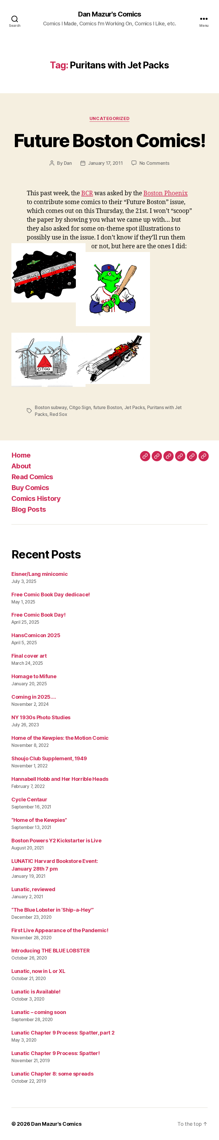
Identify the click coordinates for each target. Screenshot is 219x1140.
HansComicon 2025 (35, 635)
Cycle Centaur (29, 799)
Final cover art (29, 656)
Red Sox (58, 414)
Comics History (36, 498)
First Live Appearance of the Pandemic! (59, 930)
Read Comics (32, 477)
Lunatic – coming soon (38, 1012)
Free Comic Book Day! (38, 615)
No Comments (154, 163)
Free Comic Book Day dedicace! (50, 595)
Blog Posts (28, 509)
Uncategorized (109, 118)
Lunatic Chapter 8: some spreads (52, 1074)
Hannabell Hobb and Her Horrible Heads (59, 779)
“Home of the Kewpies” (39, 820)
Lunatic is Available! (35, 992)
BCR (87, 193)
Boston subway (51, 407)
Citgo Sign (80, 407)
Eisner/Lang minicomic (39, 574)
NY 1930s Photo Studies (40, 717)
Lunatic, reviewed (33, 889)
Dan (68, 163)
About (21, 466)
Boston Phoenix (165, 193)
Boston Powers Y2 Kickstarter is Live (56, 841)
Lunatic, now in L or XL (38, 971)
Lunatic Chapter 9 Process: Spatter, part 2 (63, 1033)
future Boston (107, 407)
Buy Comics (30, 487)
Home (21, 455)
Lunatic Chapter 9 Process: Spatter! (55, 1053)
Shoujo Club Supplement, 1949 (49, 758)
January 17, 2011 (105, 163)
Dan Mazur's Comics (109, 14)
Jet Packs (134, 407)
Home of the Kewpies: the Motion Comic (60, 738)
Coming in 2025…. (33, 697)
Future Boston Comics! (109, 140)
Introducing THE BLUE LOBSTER (50, 951)
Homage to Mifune (33, 676)
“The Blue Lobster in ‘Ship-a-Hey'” (52, 910)
